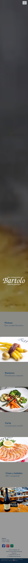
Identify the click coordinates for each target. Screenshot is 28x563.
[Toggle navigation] (25, 2)
